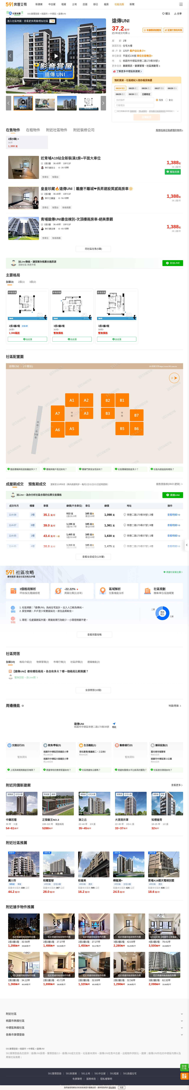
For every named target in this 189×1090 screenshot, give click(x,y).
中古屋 (52, 4)
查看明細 (172, 515)
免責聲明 (77, 1079)
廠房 (106, 4)
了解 (52, 21)
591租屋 (114, 1073)
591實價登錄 (54, 1073)
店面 (85, 4)
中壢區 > (54, 14)
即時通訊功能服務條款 (157, 111)
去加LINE (175, 263)
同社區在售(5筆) (93, 249)
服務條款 (133, 111)
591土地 (85, 1073)
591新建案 (71, 1073)
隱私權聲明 (143, 111)
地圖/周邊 (174, 705)
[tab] (15, 484)
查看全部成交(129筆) (93, 557)
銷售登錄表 (168, 484)
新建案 (39, 4)
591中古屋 (100, 1073)
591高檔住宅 (130, 1073)
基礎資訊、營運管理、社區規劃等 (140, 66)
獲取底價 (174, 172)
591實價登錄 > (34, 14)
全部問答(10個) (93, 690)
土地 (74, 4)
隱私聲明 (112, 1088)
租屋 (63, 4)
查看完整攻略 (94, 634)
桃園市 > (45, 14)
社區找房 (119, 4)
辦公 (95, 4)
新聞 (132, 4)
